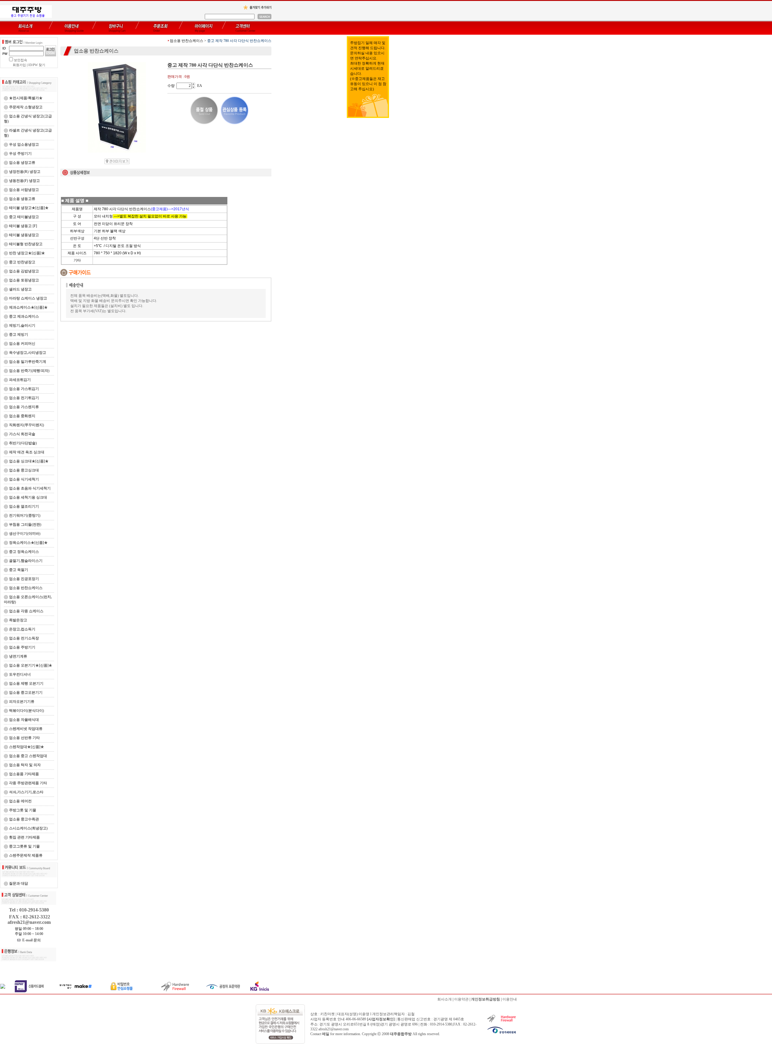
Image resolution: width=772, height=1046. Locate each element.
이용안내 (509, 999)
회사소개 (444, 999)
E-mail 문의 (31, 940)
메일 (325, 1034)
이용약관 (461, 999)
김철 (411, 1014)
